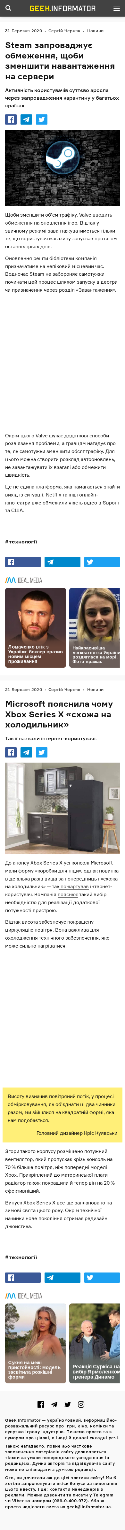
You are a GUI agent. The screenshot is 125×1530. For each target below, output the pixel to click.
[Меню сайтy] (116, 8)
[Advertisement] (62, 363)
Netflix (53, 494)
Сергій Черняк (64, 30)
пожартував (74, 886)
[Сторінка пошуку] (8, 8)
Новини (95, 30)
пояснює (68, 894)
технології (23, 541)
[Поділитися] (11, 119)
